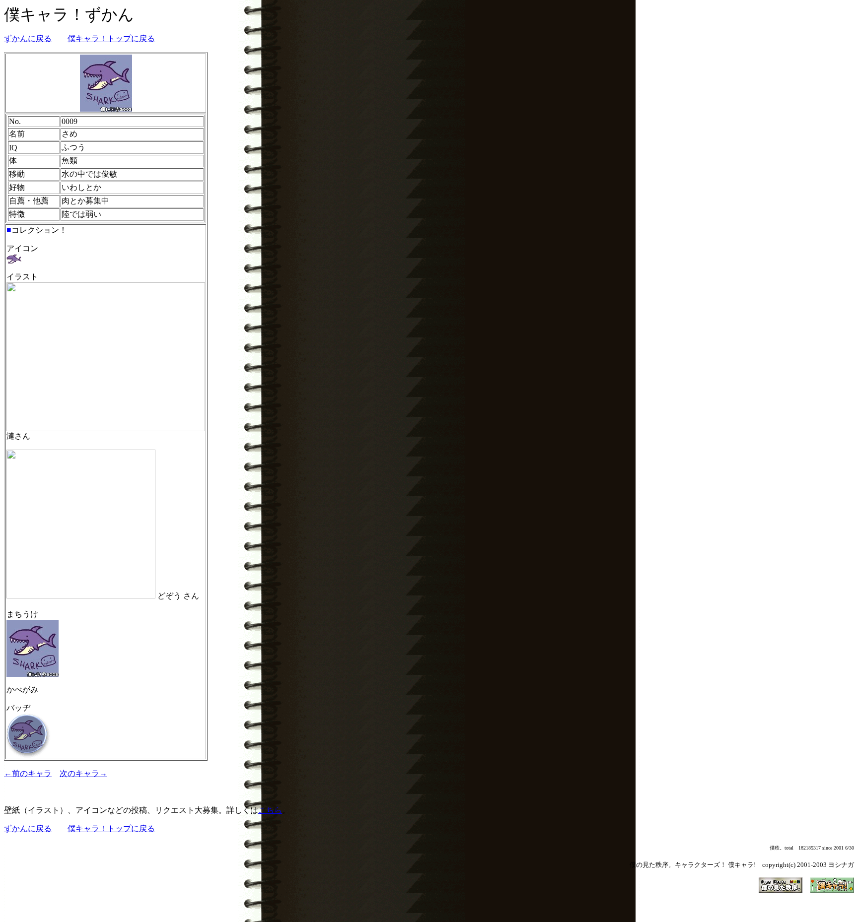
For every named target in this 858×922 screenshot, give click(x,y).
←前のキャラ (28, 773)
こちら (270, 810)
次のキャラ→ (83, 773)
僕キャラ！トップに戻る (111, 38)
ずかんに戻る (28, 38)
